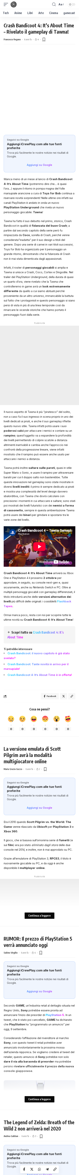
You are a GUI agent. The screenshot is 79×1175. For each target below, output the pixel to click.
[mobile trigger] (7, 4)
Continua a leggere (39, 915)
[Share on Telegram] (47, 1169)
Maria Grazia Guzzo (13, 769)
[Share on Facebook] (24, 1169)
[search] (54, 4)
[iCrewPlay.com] (13, 4)
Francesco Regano (12, 39)
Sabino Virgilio (11, 952)
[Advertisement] (39, 93)
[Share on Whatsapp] (39, 1169)
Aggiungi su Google (39, 164)
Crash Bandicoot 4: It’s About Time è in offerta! (40, 675)
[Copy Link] (55, 1169)
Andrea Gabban (11, 1136)
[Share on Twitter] (32, 1169)
